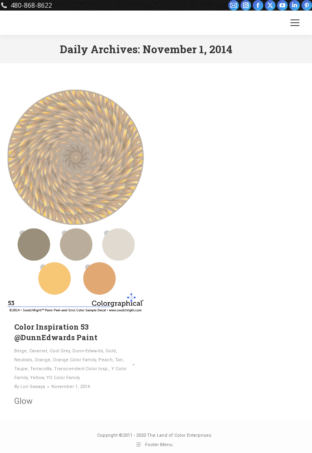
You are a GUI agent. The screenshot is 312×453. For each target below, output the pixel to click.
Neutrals (23, 359)
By (29, 386)
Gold (111, 351)
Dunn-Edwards (87, 351)
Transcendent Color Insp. (81, 368)
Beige (20, 351)
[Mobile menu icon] (295, 23)
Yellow (37, 377)
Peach (105, 359)
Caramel (38, 351)
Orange (42, 359)
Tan (119, 359)
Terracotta (41, 368)
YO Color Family (63, 377)
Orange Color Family (74, 359)
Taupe (21, 368)
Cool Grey (60, 351)
